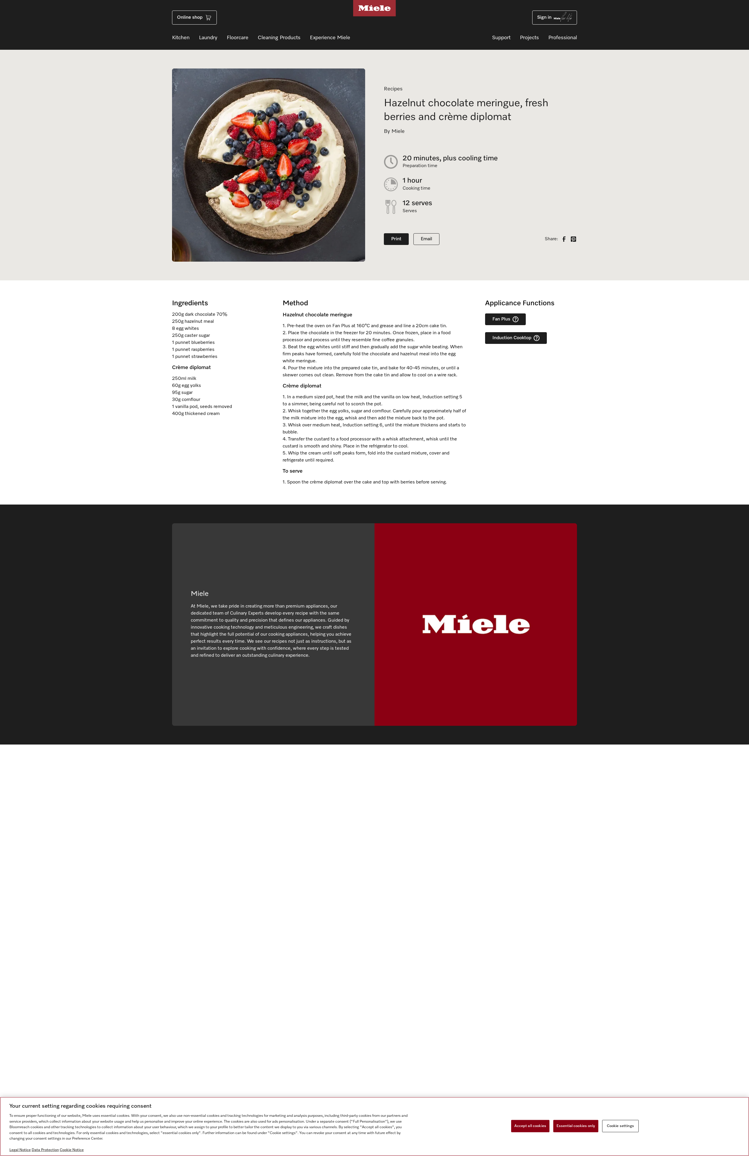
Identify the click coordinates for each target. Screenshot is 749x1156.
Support (501, 37)
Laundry (208, 37)
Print (396, 239)
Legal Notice (20, 1150)
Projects (529, 37)
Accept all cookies (530, 1126)
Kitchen (181, 37)
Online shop (189, 17)
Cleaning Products (279, 37)
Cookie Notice (72, 1150)
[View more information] (515, 319)
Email (426, 239)
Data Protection (45, 1150)
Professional (562, 37)
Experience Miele (330, 37)
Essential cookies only (575, 1126)
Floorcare (237, 37)
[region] (374, 1126)
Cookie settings (620, 1126)
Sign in (544, 17)
